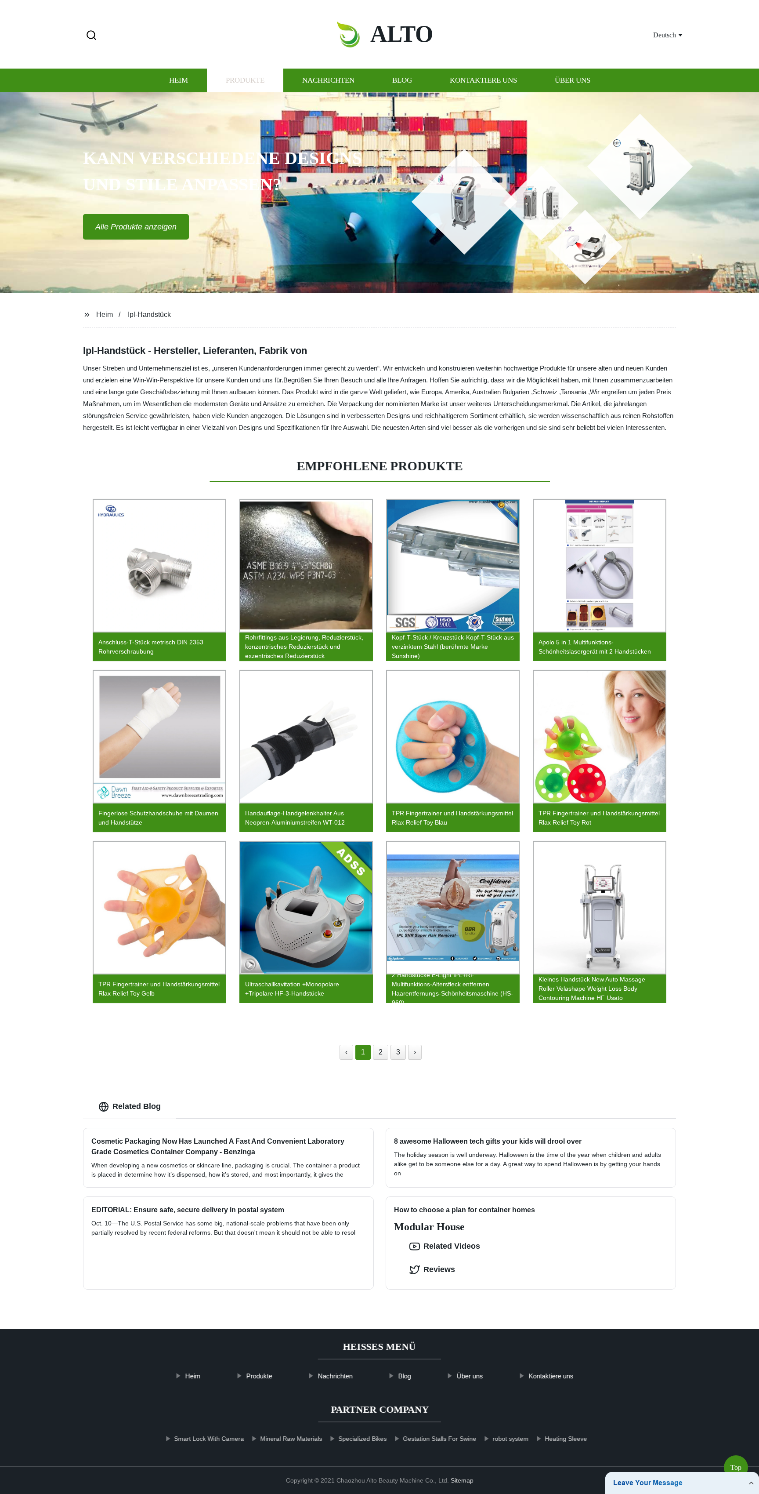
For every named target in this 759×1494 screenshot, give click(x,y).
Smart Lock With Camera (209, 1438)
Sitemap (462, 1480)
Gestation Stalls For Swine (439, 1438)
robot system (510, 1438)
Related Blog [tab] (136, 1106)
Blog (402, 80)
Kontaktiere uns (483, 80)
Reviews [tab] (439, 1269)
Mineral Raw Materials (291, 1438)
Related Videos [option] (451, 1246)
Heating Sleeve (566, 1438)
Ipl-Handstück (149, 314)
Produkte (245, 80)
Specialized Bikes (362, 1438)
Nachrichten (328, 80)
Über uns (572, 80)
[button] (91, 36)
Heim (178, 80)
